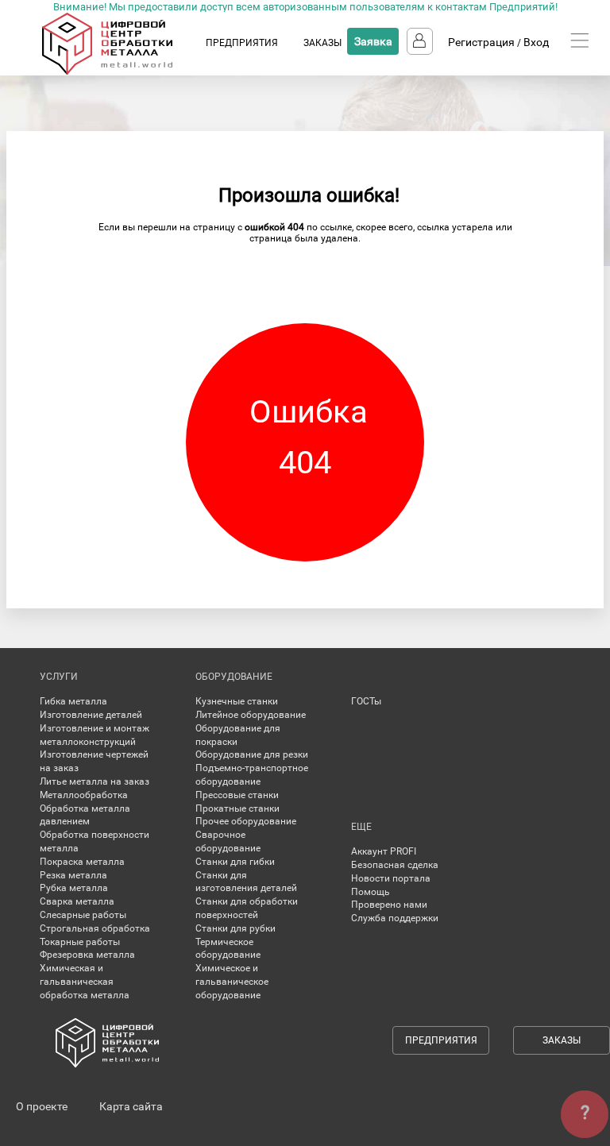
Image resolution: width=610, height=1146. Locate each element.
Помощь (370, 891)
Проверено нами (389, 904)
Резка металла (73, 875)
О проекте (42, 1106)
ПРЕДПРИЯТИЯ (242, 42)
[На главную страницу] (123, 71)
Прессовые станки (237, 795)
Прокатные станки (237, 808)
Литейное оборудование (250, 714)
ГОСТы (366, 701)
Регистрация (481, 42)
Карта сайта (131, 1106)
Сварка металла (77, 901)
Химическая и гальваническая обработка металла (84, 982)
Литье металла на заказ (94, 781)
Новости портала (390, 878)
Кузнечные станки (236, 701)
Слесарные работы (83, 914)
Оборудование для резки (251, 754)
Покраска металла (82, 861)
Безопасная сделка (394, 864)
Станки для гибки (235, 861)
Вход (536, 42)
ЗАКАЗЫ (322, 42)
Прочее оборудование (245, 821)
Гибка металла (73, 701)
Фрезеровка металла (87, 954)
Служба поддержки (394, 918)
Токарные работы (80, 941)
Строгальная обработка (95, 928)
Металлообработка (84, 795)
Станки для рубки (235, 928)
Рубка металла (74, 887)
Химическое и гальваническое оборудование (231, 982)
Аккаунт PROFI (383, 851)
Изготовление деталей (91, 714)
